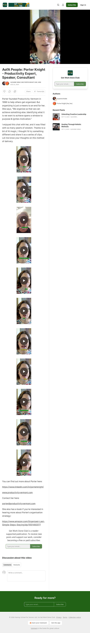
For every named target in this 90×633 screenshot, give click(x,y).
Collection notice (75, 617)
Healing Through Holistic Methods (71, 125)
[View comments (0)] (85, 37)
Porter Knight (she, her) (32, 82)
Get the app (55, 623)
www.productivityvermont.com (17, 492)
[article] (70, 116)
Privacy (58, 617)
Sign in (83, 5)
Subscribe (72, 5)
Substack (34, 628)
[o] (24, 159)
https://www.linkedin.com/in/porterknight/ (23, 487)
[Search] (58, 5)
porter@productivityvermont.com (18, 503)
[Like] (4, 91)
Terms (65, 617)
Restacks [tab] (17, 565)
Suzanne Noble (15, 82)
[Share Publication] (63, 5)
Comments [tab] (7, 565)
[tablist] (11, 565)
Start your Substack (39, 623)
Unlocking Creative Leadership (73, 114)
